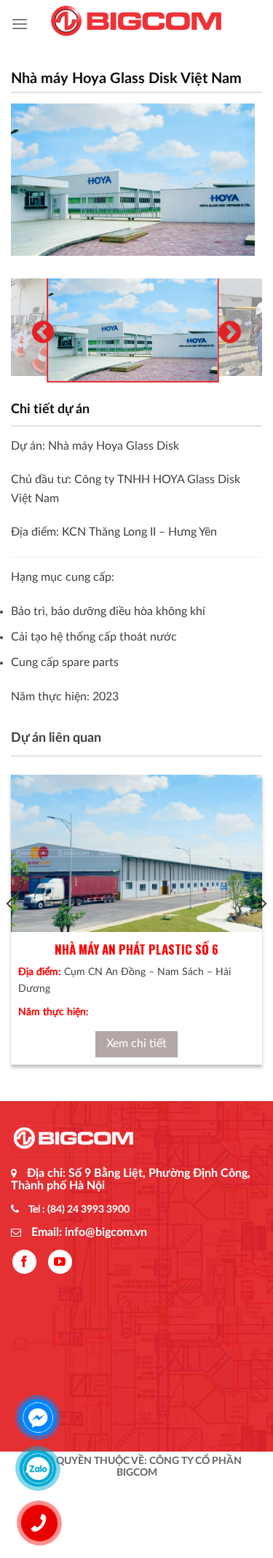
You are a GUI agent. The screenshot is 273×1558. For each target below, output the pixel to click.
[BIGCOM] (136, 24)
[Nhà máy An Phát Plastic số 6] (136, 853)
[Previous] (10, 933)
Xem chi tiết (136, 1043)
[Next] (263, 933)
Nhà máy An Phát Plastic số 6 (136, 949)
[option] (133, 179)
